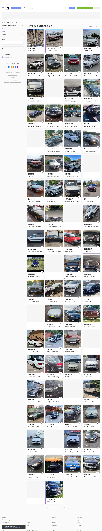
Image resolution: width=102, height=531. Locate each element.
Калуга (78, 528)
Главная (4, 22)
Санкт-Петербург (6, 520)
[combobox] (46, 8)
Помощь (13, 77)
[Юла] (5, 7)
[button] (41, 47)
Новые (3, 31)
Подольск (79, 522)
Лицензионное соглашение (12, 72)
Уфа (28, 517)
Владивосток (79, 520)
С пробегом (5, 29)
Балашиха (54, 528)
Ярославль (79, 517)
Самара (29, 528)
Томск (53, 520)
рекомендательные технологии (12, 82)
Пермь (28, 525)
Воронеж (54, 522)
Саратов (54, 517)
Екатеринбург (5, 522)
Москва (4, 517)
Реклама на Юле (12, 75)
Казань (29, 522)
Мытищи (78, 525)
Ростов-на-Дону (31, 520)
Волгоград (54, 525)
